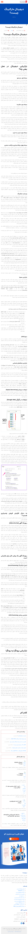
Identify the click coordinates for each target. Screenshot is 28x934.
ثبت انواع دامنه (21, 896)
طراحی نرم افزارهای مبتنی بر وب (19, 901)
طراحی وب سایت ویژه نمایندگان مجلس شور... (17, 742)
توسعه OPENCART (21, 890)
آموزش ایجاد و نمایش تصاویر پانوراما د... (18, 748)
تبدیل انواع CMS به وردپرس (19, 903)
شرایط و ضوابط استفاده (18, 931)
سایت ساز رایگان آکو (22, 736)
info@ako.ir (16, 919)
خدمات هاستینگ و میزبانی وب (19, 897)
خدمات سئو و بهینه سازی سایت (19, 899)
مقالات (12, 30)
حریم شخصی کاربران (11, 931)
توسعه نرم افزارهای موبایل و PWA (18, 906)
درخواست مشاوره (15, 839)
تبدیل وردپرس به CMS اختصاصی (19, 904)
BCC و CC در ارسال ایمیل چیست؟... (19, 745)
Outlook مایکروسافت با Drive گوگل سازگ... (18, 751)
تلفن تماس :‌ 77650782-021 (19, 915)
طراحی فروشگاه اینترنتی (20, 889)
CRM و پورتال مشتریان (21, 913)
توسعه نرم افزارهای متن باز (20, 892)
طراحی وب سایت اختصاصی (19, 894)
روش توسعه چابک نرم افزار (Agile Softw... (18, 739)
